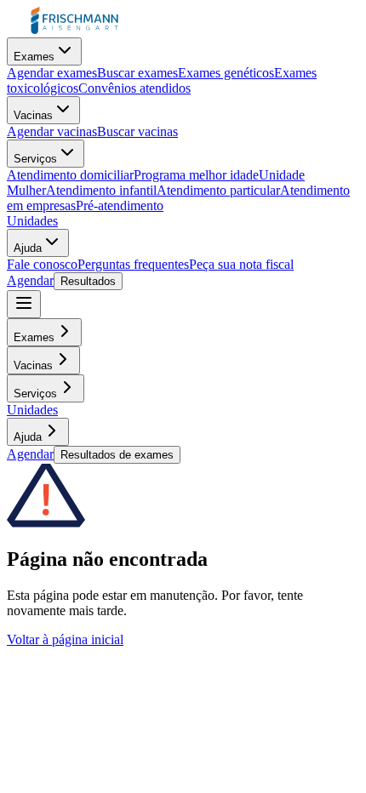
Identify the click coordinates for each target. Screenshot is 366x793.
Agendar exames (52, 73)
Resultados (88, 281)
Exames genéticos (226, 73)
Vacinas (33, 115)
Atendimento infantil (101, 190)
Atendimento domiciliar (70, 175)
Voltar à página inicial (65, 639)
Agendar (30, 280)
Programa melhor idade (196, 175)
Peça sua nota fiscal (241, 264)
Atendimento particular (218, 190)
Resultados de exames (117, 454)
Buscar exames (137, 73)
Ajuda (28, 248)
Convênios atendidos (134, 88)
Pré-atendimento (119, 205)
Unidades (32, 221)
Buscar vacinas (137, 131)
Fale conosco (42, 264)
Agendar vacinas (52, 131)
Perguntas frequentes (133, 264)
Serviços (35, 158)
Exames (34, 56)
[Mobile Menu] (24, 304)
